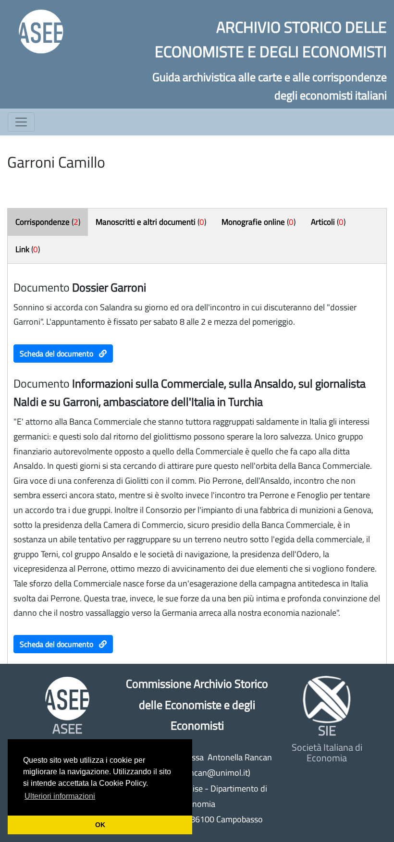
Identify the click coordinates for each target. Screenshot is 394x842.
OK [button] (100, 825)
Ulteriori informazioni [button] (60, 796)
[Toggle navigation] (21, 122)
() (47, 222)
